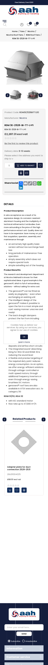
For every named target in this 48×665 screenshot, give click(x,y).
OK (24, 337)
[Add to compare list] (24, 490)
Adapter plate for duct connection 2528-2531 (19, 468)
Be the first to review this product (21, 143)
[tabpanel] (24, 307)
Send (24, 633)
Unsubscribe (31, 641)
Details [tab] (9, 204)
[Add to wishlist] (16, 490)
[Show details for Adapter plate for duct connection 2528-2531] (24, 444)
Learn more (24, 342)
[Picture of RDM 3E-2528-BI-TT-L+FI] (15, 95)
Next (40, 95)
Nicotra (23, 118)
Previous (7, 95)
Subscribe (16, 641)
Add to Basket (27, 165)
